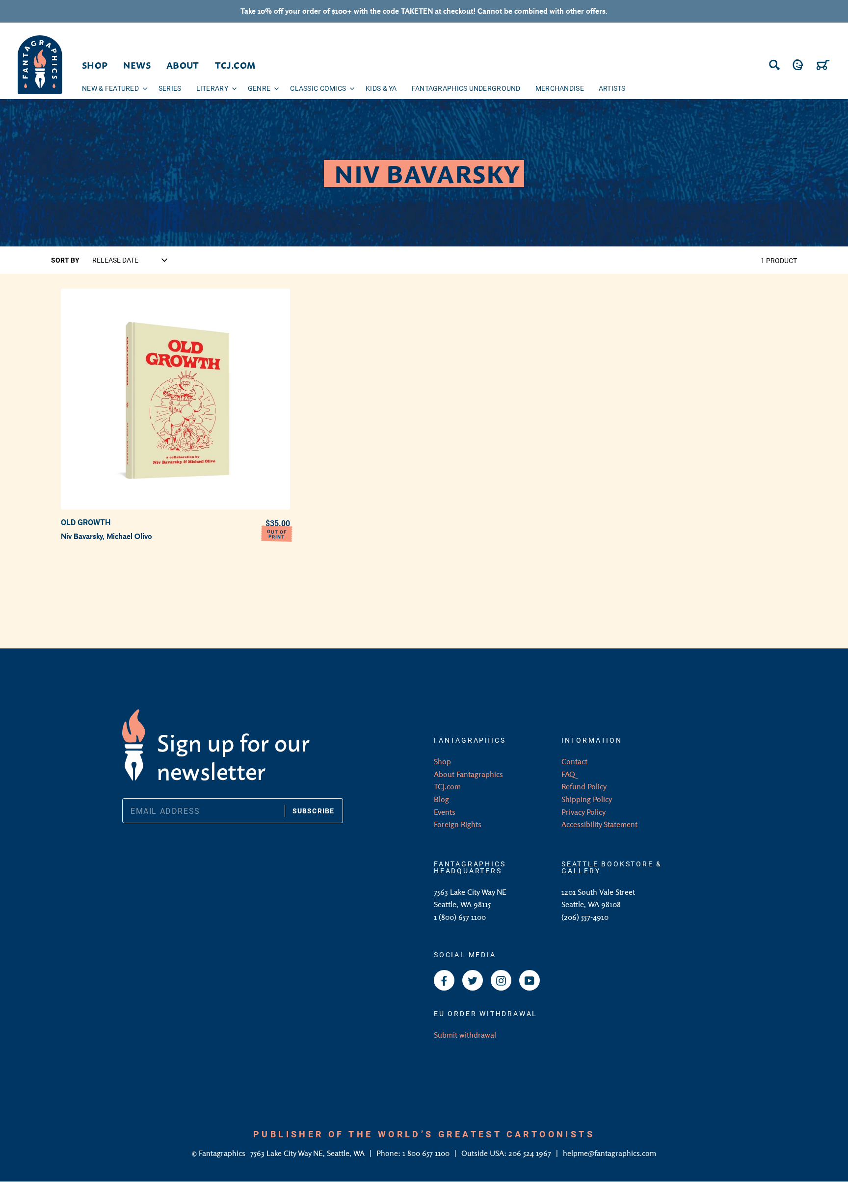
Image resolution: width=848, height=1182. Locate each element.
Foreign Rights (457, 824)
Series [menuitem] (170, 88)
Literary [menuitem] (212, 88)
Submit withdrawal (465, 1035)
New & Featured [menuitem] (110, 88)
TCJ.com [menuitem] (235, 64)
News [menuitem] (136, 64)
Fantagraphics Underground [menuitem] (466, 88)
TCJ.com (447, 786)
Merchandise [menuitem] (559, 88)
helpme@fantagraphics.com (609, 1153)
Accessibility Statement (599, 824)
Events (444, 812)
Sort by (65, 260)
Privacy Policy (583, 812)
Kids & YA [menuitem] (381, 88)
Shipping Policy (586, 799)
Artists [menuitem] (612, 88)
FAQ (568, 774)
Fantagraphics (223, 1153)
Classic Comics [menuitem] (318, 88)
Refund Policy (584, 786)
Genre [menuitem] (259, 88)
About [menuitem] (182, 64)
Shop (442, 761)
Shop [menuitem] (94, 64)
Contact (574, 761)
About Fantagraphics (468, 774)
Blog (441, 799)
